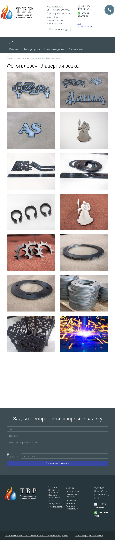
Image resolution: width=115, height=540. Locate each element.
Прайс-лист (71, 500)
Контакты (70, 503)
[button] (59, 29)
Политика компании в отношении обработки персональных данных (54, 493)
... (87, 49)
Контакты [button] (67, 41)
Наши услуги (30, 49)
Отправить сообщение (57, 463)
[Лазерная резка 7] (31, 252)
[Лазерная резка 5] (31, 293)
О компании (76, 49)
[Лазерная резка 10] (84, 171)
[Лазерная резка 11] (31, 171)
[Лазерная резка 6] (84, 252)
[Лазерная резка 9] (31, 212)
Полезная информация (72, 507)
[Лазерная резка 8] (84, 212)
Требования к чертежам (72, 495)
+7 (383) (84, 7)
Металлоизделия (54, 49)
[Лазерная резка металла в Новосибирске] (31, 90)
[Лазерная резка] (31, 334)
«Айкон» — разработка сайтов (89, 535)
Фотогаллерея (72, 491)
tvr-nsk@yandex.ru (85, 24)
